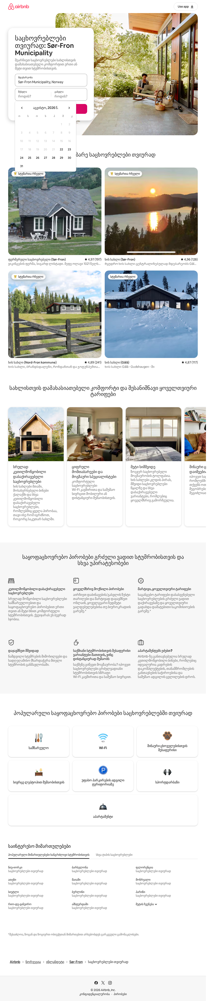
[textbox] (33, 96)
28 (53, 158)
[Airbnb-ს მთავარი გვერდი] (18, 6)
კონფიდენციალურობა (94, 994)
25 (29, 158)
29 (61, 158)
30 (69, 158)
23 (69, 149)
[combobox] (51, 81)
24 (21, 158)
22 (61, 149)
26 (37, 158)
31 (21, 166)
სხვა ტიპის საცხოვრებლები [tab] (114, 855)
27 (45, 158)
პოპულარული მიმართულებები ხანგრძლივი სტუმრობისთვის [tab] (48, 855)
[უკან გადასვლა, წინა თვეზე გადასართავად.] (22, 108)
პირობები (120, 994)
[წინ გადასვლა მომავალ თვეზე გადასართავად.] (69, 108)
